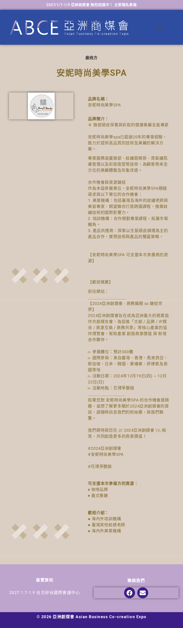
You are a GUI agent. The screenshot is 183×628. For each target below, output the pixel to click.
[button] (159, 27)
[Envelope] (142, 592)
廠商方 (91, 57)
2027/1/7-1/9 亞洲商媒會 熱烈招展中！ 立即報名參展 (91, 5)
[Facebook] (129, 592)
